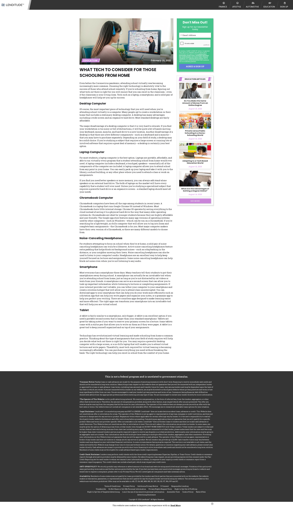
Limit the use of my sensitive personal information (143, 492)
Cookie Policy (187, 492)
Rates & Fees (201, 492)
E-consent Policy (201, 54)
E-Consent (165, 486)
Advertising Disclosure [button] (202, 55)
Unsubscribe (101, 489)
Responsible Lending (180, 486)
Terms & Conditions (112, 486)
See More (195, 201)
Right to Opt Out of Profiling (186, 489)
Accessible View (173, 492)
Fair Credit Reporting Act (186, 57)
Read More (176, 505)
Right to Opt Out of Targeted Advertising (103, 492)
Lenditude (12, 5)
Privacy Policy (198, 57)
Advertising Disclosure (146, 495)
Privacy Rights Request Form (160, 489)
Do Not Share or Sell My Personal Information (127, 489)
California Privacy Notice (196, 58)
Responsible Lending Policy (187, 55)
